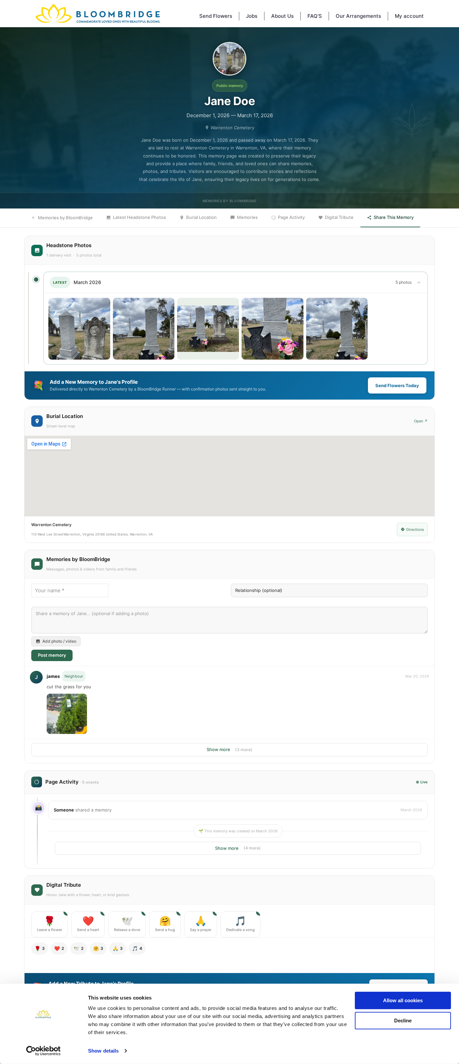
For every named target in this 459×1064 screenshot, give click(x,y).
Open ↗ (421, 421)
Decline (403, 1020)
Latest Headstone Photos (139, 217)
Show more (229, 749)
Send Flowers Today (397, 385)
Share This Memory (394, 217)
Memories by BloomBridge (65, 217)
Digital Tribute (339, 217)
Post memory (52, 655)
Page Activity (291, 217)
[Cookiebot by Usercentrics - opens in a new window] (43, 1051)
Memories (247, 217)
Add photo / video (59, 641)
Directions (415, 529)
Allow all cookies (403, 1000)
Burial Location (201, 217)
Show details (103, 1051)
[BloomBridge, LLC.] (97, 13)
